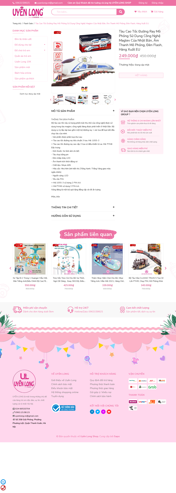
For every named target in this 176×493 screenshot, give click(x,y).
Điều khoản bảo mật (62, 388)
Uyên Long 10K (23, 61)
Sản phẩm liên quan (88, 234)
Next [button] (115, 99)
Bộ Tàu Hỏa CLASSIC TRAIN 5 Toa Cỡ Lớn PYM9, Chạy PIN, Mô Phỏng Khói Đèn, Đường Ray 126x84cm (146, 281)
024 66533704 (22, 408)
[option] (58, 99)
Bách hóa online (23, 72)
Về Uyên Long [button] (60, 373)
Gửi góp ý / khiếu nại (100, 392)
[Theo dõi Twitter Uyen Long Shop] (97, 412)
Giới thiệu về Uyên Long (63, 380)
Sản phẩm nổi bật (24, 86)
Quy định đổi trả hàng (101, 380)
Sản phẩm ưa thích (24, 78)
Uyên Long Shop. (89, 436)
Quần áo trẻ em (23, 56)
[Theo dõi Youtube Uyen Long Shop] (109, 412)
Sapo (117, 436)
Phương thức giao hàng (102, 388)
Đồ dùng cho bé (23, 44)
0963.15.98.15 (22, 412)
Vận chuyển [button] (136, 373)
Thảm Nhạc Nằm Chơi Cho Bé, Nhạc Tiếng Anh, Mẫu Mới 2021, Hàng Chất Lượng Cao (107, 281)
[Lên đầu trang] (168, 480)
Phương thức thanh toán (102, 384)
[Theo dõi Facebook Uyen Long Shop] (92, 412)
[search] (120, 12)
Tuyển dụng (57, 396)
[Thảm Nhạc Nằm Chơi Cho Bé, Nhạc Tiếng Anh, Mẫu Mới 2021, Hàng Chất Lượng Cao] (107, 258)
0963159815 (22, 2)
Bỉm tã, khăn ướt (23, 39)
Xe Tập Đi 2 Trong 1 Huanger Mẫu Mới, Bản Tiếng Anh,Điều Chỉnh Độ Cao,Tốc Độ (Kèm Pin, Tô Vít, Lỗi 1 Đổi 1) (30, 281)
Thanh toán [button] (136, 394)
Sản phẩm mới (22, 67)
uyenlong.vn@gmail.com (50, 2)
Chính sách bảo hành (100, 396)
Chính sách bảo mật (61, 384)
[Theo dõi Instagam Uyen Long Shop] (103, 412)
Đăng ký (143, 2)
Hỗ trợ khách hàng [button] (103, 373)
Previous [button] (50, 99)
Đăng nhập (157, 2)
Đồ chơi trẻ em (22, 50)
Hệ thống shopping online (64, 392)
